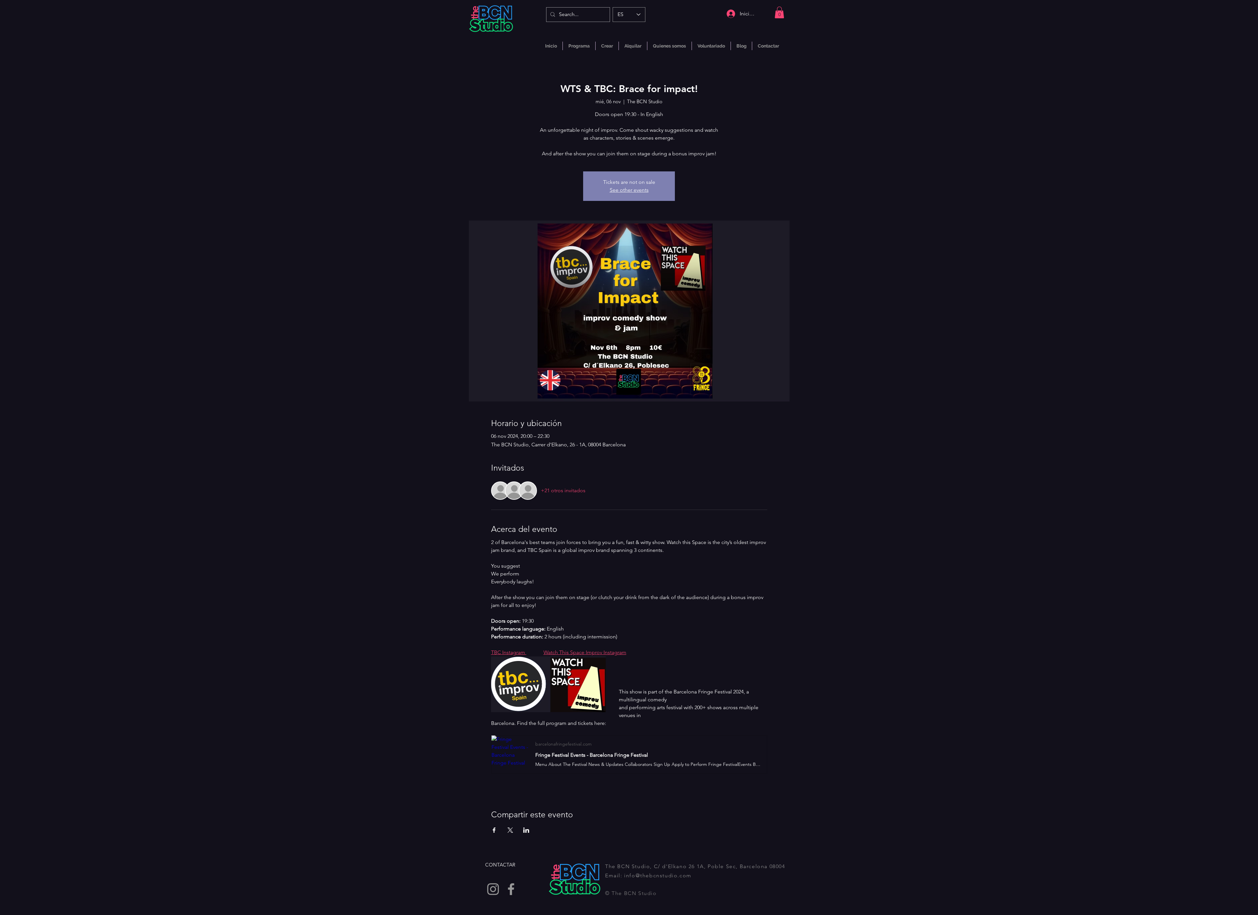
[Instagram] (493, 889)
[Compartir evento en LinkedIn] (526, 830)
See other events (629, 190)
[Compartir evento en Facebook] (494, 830)
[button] (779, 12)
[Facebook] (511, 889)
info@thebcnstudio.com (658, 875)
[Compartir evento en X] (510, 830)
